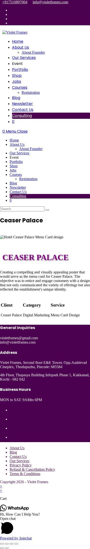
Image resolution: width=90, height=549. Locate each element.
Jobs (13, 170)
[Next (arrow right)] (7, 548)
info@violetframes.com (50, 2)
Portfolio (16, 162)
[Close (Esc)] (16, 543)
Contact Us (18, 192)
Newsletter (18, 187)
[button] (45, 526)
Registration (28, 179)
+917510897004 (14, 2)
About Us (17, 144)
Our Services (19, 153)
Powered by (16, 538)
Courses (16, 175)
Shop (14, 166)
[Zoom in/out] (2, 543)
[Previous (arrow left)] (2, 548)
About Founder (30, 149)
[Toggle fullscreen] (7, 543)
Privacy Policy (21, 465)
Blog (13, 183)
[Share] (11, 543)
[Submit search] (47, 210)
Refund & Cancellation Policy (32, 469)
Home (14, 140)
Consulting (18, 196)
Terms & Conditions (25, 474)
